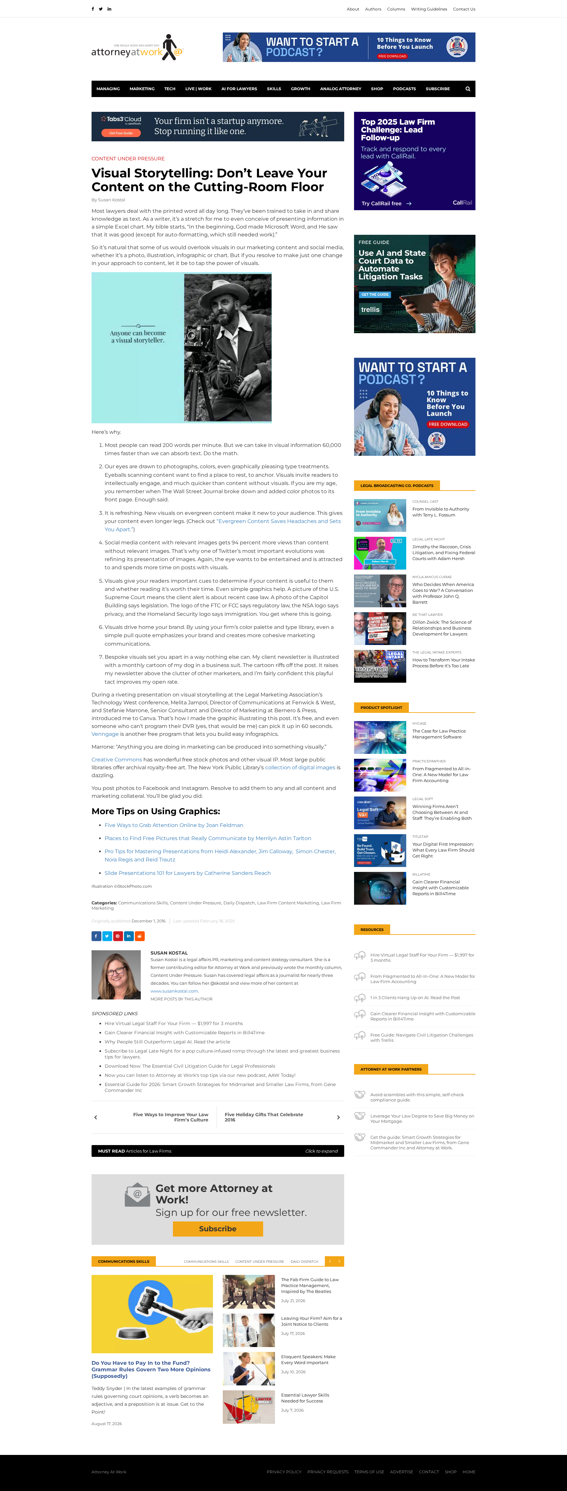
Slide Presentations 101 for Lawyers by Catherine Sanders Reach (188, 873)
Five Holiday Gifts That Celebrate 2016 (264, 1117)
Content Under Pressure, (196, 902)
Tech (170, 88)
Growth (300, 88)
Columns (396, 9)
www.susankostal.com (174, 991)
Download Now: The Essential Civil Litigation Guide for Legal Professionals (190, 1066)
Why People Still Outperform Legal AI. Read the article (167, 1042)
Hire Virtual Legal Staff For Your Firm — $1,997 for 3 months (174, 1023)
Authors (373, 9)
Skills (274, 88)
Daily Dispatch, (239, 902)
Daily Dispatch (304, 1261)
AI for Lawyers (239, 88)
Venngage (105, 734)
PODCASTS (404, 88)
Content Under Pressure (259, 1261)
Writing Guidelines (429, 9)
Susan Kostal (111, 199)
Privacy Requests (327, 1471)
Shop (377, 88)
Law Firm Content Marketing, (288, 902)
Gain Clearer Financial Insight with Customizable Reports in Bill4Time (184, 1033)
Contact (429, 1471)
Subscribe (438, 88)
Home (469, 1471)
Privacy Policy (284, 1471)
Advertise (401, 1471)
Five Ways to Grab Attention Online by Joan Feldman (174, 825)
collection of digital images (300, 767)
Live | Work (198, 88)
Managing (108, 88)
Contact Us (464, 9)
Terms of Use (369, 1471)
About (353, 9)
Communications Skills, (143, 902)
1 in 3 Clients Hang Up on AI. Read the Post (415, 997)
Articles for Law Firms (218, 1151)
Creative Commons (117, 759)
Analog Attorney (340, 88)
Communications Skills (206, 1261)
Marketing (142, 88)
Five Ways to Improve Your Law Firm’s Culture (170, 1117)
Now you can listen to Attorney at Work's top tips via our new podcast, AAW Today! (200, 1075)
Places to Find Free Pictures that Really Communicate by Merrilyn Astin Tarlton (208, 838)
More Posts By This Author (182, 999)
